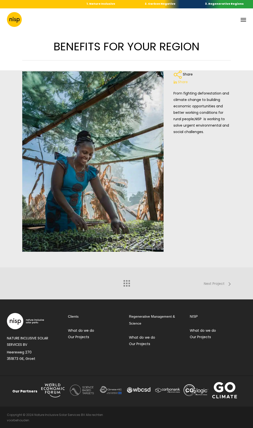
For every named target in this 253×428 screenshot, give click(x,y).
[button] (243, 19)
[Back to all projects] (126, 282)
